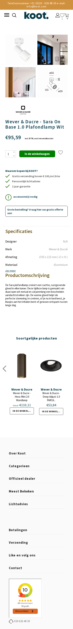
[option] (20, 66)
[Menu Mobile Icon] (6, 15)
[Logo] (36, 15)
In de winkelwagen (23, 410)
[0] (62, 15)
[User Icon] (57, 15)
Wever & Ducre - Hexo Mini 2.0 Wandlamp (22, 396)
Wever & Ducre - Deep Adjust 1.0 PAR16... (51, 396)
